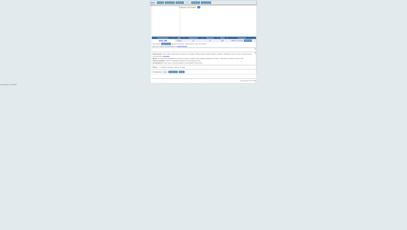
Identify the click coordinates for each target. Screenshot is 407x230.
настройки (166, 56)
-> (198, 7)
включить (248, 40)
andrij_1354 (163, 40)
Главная (160, 2)
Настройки (195, 2)
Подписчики (170, 2)
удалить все (166, 44)
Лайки (187, 2)
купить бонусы (182, 46)
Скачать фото (206, 2)
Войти (153, 2)
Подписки (179, 2)
